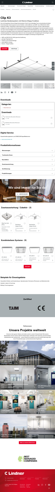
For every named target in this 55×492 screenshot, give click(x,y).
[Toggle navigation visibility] (2, 2)
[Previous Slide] (53, 68)
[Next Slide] (53, 64)
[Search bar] (52, 2)
